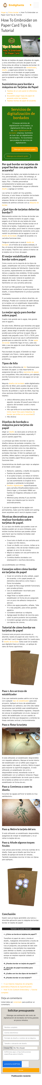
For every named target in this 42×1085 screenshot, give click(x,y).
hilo (25, 367)
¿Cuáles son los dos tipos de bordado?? (21, 973)
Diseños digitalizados (15, 485)
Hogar (3, 12)
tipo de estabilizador (21, 701)
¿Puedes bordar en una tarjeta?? (19, 978)
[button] (21, 934)
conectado (17, 1002)
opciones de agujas (31, 372)
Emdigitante (16, 5)
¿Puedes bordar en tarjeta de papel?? (20, 963)
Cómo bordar (13, 12)
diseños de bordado (16, 383)
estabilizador (31, 67)
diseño (4, 70)
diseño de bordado (9, 236)
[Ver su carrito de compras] (30, 5)
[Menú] (36, 5)
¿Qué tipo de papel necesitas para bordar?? (18, 968)
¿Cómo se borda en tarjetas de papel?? (21, 934)
